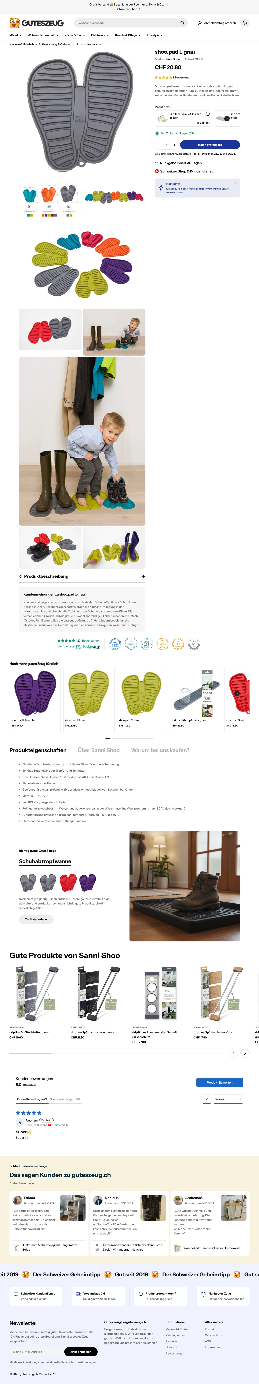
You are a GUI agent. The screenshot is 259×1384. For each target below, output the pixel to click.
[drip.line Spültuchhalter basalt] (37, 994)
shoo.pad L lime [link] (75, 720)
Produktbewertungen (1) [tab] (32, 1099)
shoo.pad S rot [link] (235, 720)
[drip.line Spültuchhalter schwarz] (99, 994)
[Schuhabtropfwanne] (185, 886)
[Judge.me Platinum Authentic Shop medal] (131, 644)
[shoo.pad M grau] (48, 882)
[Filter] (206, 1099)
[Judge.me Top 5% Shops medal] (194, 644)
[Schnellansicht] (59, 974)
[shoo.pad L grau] (28, 882)
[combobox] (131, 22)
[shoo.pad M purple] (87, 882)
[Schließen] (235, 183)
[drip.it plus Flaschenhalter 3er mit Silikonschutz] (160, 994)
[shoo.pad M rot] (67, 882)
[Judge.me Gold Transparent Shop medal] (162, 644)
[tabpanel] (129, 792)
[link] (162, 118)
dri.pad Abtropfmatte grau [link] (189, 720)
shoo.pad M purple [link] (23, 720)
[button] (164, 77)
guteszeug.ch (29, 1374)
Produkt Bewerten (220, 1082)
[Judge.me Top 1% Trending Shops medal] (178, 644)
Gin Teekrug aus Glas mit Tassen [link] (185, 115)
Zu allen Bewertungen (22, 1183)
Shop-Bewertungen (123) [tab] (65, 1099)
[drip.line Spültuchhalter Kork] (222, 994)
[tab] (38, 751)
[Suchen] (182, 23)
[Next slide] (245, 1053)
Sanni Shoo (172, 59)
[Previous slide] (233, 1053)
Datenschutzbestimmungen (78, 1362)
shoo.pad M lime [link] (129, 720)
